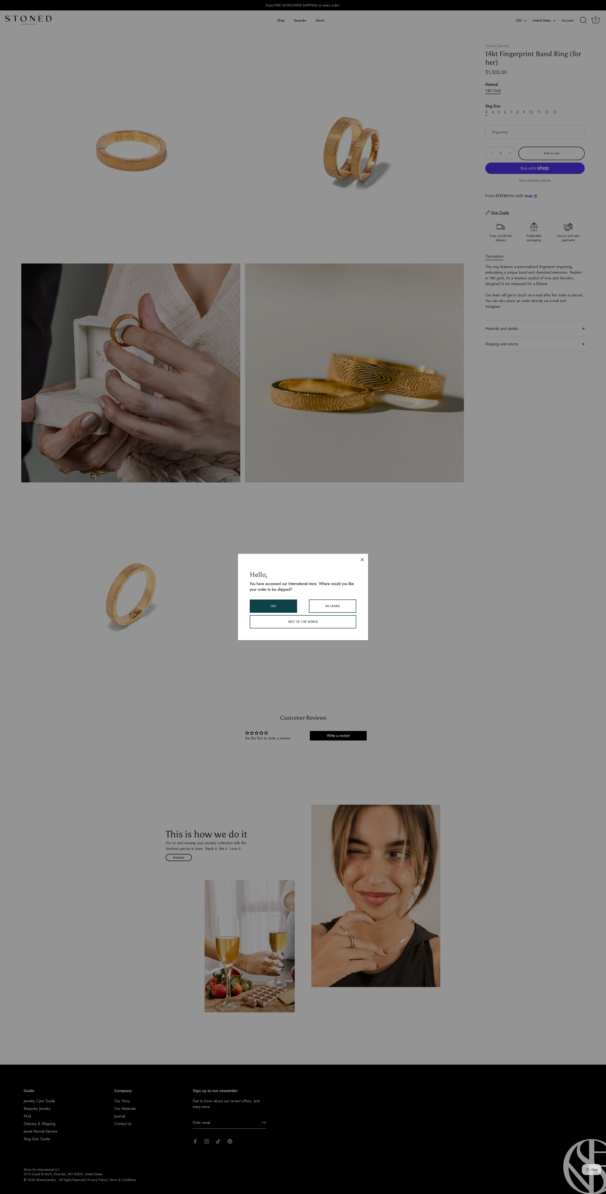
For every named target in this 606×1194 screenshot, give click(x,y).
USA (273, 606)
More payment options (535, 180)
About (320, 20)
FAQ (27, 1116)
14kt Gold (493, 90)
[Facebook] (195, 1141)
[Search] (583, 20)
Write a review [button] (338, 735)
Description (494, 256)
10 (531, 112)
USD (519, 20)
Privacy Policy (97, 1179)
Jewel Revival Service (41, 1131)
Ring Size (492, 106)
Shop (281, 20)
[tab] (496, 256)
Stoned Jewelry (497, 46)
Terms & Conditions (122, 1179)
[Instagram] (206, 1141)
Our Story (122, 1101)
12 (546, 112)
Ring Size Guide (37, 1139)
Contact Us (123, 1124)
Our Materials (125, 1109)
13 (555, 112)
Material (491, 84)
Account (567, 20)
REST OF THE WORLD (303, 621)
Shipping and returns (501, 344)
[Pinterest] (229, 1141)
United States (542, 20)
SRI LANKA (332, 606)
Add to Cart (551, 153)
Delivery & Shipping (39, 1124)
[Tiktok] (218, 1141)
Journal (119, 1116)
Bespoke (300, 20)
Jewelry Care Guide (39, 1101)
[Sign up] (263, 1122)
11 (539, 112)
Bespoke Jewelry (37, 1109)
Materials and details (501, 328)
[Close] (362, 559)
